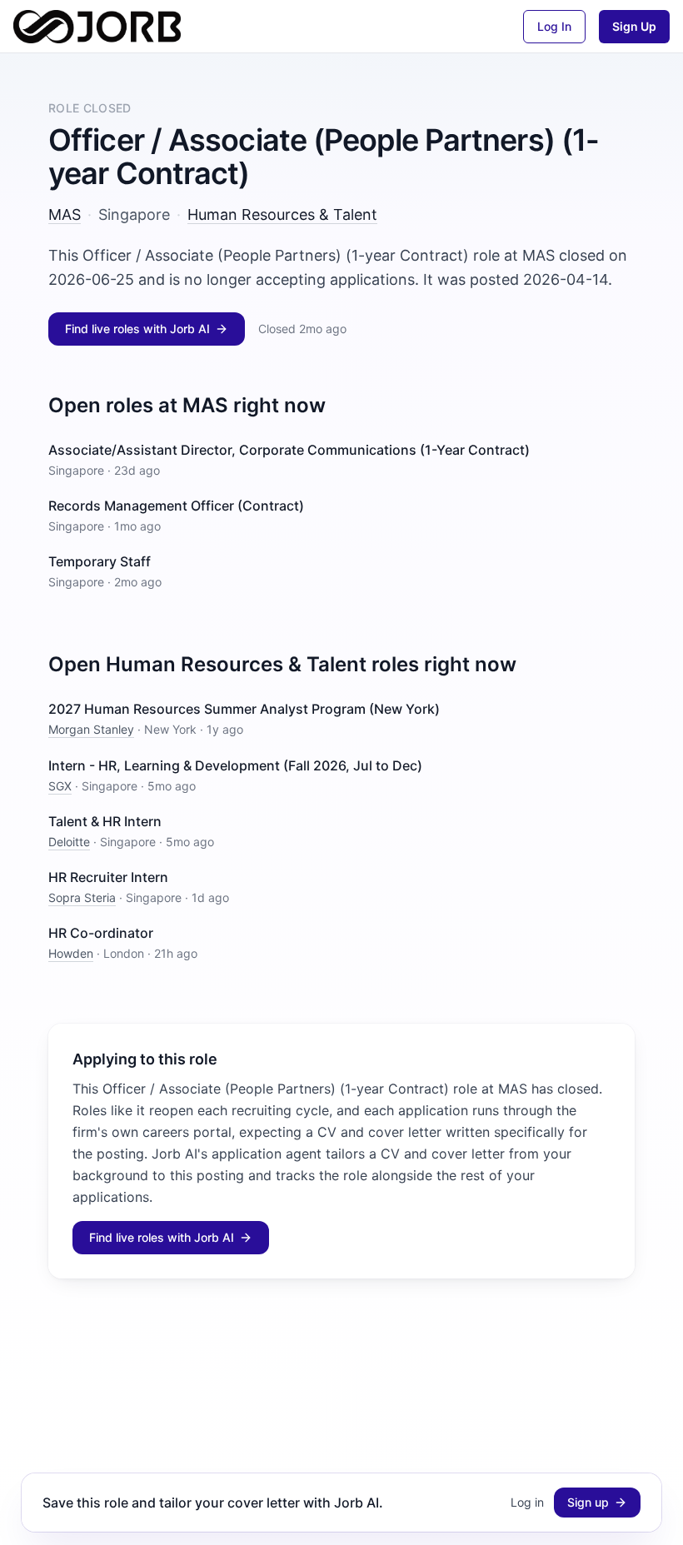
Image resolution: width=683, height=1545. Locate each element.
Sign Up (634, 26)
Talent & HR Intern (105, 821)
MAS (64, 214)
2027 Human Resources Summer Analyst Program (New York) (244, 708)
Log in (527, 1502)
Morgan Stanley (91, 729)
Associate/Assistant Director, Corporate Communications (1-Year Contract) (289, 449)
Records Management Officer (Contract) (176, 505)
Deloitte (69, 842)
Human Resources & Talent (282, 214)
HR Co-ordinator (100, 933)
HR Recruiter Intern (108, 877)
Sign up (588, 1502)
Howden (70, 953)
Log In (554, 26)
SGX (60, 786)
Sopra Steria (82, 897)
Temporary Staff (99, 561)
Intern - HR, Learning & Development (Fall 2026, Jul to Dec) (235, 765)
